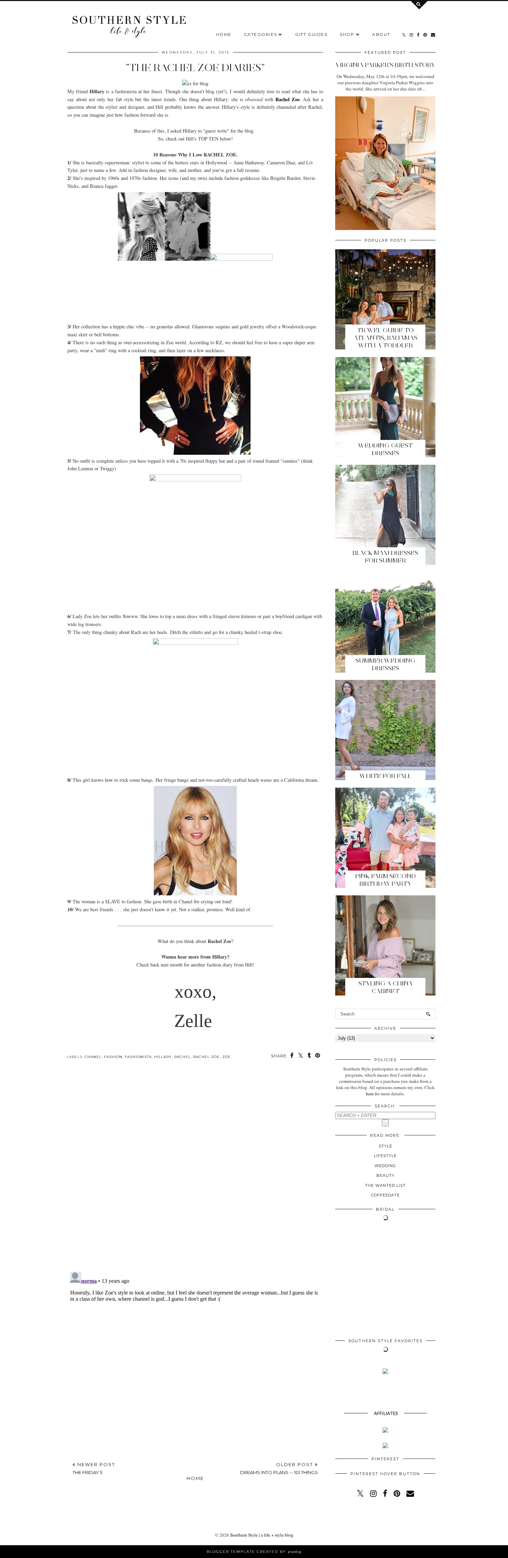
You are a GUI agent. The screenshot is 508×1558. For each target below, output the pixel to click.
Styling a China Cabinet (385, 987)
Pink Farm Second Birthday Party (385, 879)
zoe (226, 1057)
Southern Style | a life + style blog (261, 1535)
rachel (182, 1057)
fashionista (138, 1057)
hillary (163, 1057)
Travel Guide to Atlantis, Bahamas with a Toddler (385, 337)
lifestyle (385, 1155)
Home (224, 34)
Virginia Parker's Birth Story (385, 65)
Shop (347, 34)
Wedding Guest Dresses (385, 449)
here (370, 1093)
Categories (260, 34)
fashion (113, 1057)
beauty (385, 1175)
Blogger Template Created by (254, 1551)
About (381, 34)
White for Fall (385, 776)
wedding (385, 1165)
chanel (93, 1057)
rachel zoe (206, 1057)
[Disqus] (195, 1171)
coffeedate (385, 1195)
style (385, 1146)
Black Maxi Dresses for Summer (385, 556)
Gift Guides (311, 34)
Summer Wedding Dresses (385, 664)
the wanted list (385, 1185)
